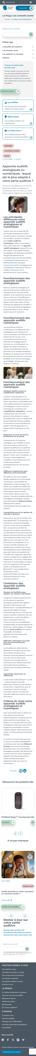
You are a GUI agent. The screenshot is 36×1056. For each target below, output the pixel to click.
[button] (15, 833)
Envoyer (27, 949)
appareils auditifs (12, 265)
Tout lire (6, 156)
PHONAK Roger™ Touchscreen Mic (18, 817)
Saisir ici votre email (10, 944)
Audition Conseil (28, 886)
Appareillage (8, 146)
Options (5, 58)
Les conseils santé (10, 50)
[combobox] (12, 2)
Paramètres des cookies (11, 1052)
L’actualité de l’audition (12, 47)
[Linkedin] (24, 771)
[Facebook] (20, 771)
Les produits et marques (12, 54)
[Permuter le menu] (31, 2)
